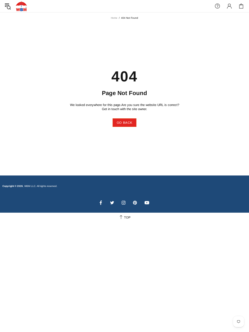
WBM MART (21, 6)
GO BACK (125, 122)
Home (114, 18)
